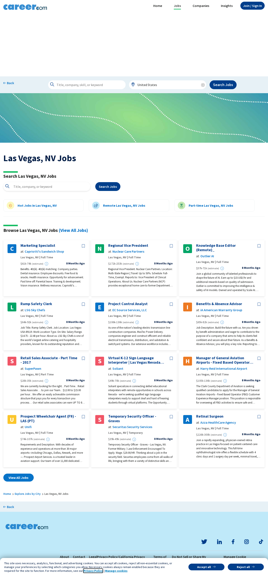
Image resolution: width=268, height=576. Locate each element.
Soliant (117, 369)
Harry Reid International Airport (223, 369)
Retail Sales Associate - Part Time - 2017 (49, 360)
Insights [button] (227, 6)
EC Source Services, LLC (129, 310)
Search (108, 186)
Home (157, 6)
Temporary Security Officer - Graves (132, 418)
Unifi (28, 427)
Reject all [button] (243, 567)
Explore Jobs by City (28, 494)
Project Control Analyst (128, 304)
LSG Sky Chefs (35, 310)
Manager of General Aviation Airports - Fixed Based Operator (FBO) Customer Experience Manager (223, 360)
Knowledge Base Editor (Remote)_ (216, 247)
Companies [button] (201, 6)
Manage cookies (116, 571)
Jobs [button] (177, 6)
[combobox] (167, 84)
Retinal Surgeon (209, 416)
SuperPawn (33, 369)
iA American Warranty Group (221, 310)
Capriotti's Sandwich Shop (44, 251)
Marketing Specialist (38, 245)
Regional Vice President (128, 245)
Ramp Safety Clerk (36, 304)
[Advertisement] (134, 45)
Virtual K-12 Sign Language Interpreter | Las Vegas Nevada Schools (134, 360)
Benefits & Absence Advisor (219, 304)
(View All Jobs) (73, 230)
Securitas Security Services (132, 427)
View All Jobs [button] (18, 477)
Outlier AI (207, 256)
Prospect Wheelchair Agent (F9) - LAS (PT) (48, 418)
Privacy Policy (93, 571)
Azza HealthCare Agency (218, 422)
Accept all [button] (204, 567)
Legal (93, 557)
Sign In (252, 6)
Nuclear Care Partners (128, 251)
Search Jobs (223, 84)
